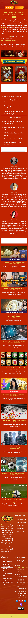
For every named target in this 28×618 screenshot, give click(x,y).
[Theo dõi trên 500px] (25, 601)
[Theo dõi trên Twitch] (21, 604)
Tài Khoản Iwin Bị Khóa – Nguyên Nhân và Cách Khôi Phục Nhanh (14, 342)
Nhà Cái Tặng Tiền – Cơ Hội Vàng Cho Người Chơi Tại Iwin (14, 421)
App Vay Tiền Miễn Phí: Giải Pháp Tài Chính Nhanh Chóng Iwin (14, 447)
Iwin (2, 20)
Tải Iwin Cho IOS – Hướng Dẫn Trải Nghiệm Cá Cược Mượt (14, 394)
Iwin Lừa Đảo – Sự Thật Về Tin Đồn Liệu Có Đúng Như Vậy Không (14, 315)
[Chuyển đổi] (2, 96)
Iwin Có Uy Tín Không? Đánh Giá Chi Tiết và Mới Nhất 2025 (14, 289)
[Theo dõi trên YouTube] (22, 601)
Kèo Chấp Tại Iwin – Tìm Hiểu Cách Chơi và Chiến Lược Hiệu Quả (14, 500)
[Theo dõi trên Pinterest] (19, 601)
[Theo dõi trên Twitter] (17, 601)
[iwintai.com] (14, 2)
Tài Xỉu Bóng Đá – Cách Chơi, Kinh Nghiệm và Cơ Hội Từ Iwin (14, 474)
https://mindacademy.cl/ (8, 40)
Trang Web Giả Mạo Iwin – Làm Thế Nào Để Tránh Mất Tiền (14, 368)
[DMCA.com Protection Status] (21, 608)
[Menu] (2, 2)
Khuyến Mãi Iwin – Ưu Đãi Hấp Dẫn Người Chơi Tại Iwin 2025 (14, 262)
